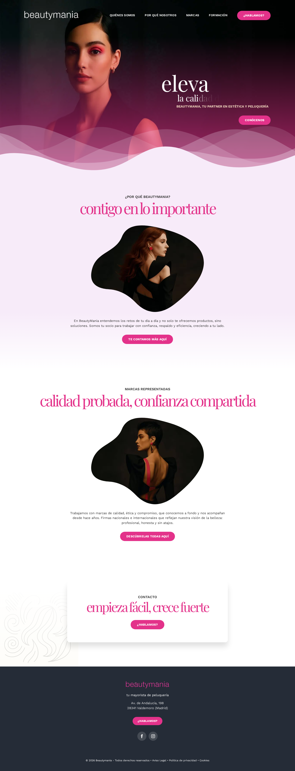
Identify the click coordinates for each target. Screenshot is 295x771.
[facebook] (141, 736)
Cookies (204, 760)
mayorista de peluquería (150, 695)
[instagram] (153, 736)
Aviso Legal (159, 760)
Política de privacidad (183, 760)
